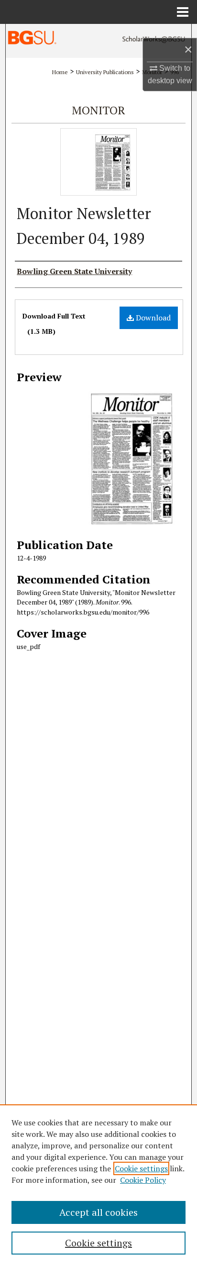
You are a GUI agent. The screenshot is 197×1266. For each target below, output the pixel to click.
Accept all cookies (98, 1212)
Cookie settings (141, 1168)
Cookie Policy (143, 1180)
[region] (98, 1185)
